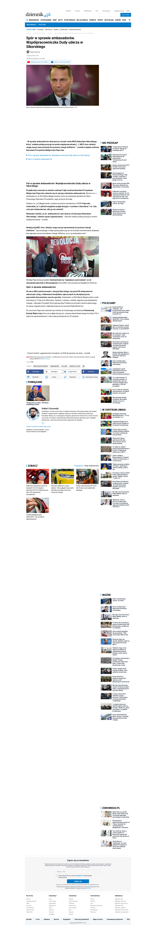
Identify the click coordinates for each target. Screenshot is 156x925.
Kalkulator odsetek (120, 907)
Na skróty (29, 896)
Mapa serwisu (98, 919)
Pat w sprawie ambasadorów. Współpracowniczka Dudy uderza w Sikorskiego (59, 155)
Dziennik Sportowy (75, 29)
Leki (91, 903)
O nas (38, 919)
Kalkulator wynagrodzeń (122, 912)
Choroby (92, 907)
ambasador (54, 366)
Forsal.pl (28, 905)
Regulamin (66, 919)
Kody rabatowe (73, 901)
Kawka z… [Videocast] (61, 29)
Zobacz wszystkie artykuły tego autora (38, 426)
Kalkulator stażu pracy (121, 903)
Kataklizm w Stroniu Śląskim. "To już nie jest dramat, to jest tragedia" (37, 430)
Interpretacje (30, 910)
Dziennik (28, 33)
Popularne (78, 466)
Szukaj (127, 15)
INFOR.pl (68, 11)
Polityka (42, 25)
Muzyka (71, 912)
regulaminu (79, 875)
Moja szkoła (72, 905)
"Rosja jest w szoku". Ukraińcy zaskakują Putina (37, 403)
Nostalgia (40, 29)
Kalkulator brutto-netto (121, 910)
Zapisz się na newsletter (62, 62)
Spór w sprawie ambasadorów (40, 159)
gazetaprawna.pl (119, 11)
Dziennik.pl (52, 896)
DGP (97, 11)
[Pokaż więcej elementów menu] (129, 20)
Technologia (52, 901)
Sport (50, 907)
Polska (64, 366)
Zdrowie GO (48, 29)
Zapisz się (78, 881)
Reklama (47, 919)
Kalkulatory (119, 896)
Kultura (71, 914)
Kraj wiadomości (92, 466)
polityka (50, 33)
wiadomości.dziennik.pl (39, 33)
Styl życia (93, 912)
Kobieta (71, 899)
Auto (50, 899)
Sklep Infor (29, 912)
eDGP (28, 903)
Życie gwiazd (72, 907)
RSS (128, 919)
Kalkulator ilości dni (120, 901)
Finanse (92, 901)
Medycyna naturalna (96, 905)
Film (70, 910)
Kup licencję (46, 358)
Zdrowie (51, 910)
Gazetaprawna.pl (31, 901)
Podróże (51, 912)
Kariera (56, 919)
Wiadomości (31, 25)
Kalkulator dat (119, 899)
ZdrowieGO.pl (106, 11)
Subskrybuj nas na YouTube (39, 62)
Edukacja (71, 903)
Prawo (92, 899)
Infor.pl (28, 899)
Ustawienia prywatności (115, 919)
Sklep (128, 11)
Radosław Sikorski (40, 366)
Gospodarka (52, 903)
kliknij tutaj (88, 888)
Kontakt (29, 919)
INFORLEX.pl (87, 11)
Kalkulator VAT (119, 905)
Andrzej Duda (75, 366)
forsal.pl (77, 11)
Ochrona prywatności (81, 919)
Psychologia (93, 910)
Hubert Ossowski (35, 52)
